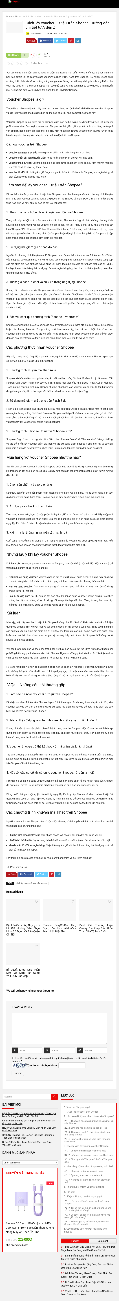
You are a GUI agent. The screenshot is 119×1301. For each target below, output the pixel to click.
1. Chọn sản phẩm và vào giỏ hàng (85, 1171)
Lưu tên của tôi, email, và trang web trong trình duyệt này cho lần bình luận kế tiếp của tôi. (60, 1058)
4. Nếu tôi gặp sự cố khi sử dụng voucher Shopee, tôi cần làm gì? (86, 1222)
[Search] (114, 4)
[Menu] (3, 4)
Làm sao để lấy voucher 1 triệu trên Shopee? (90, 1116)
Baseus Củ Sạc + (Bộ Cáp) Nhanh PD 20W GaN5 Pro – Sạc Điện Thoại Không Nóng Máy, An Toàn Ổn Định (30, 1228)
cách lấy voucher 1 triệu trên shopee (31, 883)
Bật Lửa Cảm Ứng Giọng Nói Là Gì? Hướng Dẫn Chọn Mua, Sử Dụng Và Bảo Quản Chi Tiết (23, 930)
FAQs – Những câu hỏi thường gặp (84, 1196)
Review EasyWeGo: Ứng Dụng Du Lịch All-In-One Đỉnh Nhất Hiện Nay (59, 928)
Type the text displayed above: (42, 1065)
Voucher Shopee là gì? (78, 1107)
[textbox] (30, 1162)
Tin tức (18, 16)
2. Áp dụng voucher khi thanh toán (85, 1175)
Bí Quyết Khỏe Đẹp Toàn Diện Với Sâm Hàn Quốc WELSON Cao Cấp (23, 973)
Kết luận (70, 1191)
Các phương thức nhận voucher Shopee (87, 1146)
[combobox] (30, 1162)
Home (9, 16)
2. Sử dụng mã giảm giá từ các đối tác (87, 1128)
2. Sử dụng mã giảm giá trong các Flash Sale (90, 1155)
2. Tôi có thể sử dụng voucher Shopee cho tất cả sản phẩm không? (87, 1209)
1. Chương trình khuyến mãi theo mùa (87, 1150)
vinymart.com (36, 33)
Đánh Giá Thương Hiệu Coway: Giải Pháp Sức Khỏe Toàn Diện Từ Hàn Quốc (95, 928)
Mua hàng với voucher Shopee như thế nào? (89, 1166)
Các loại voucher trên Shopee (83, 1112)
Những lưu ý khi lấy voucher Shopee (85, 1186)
